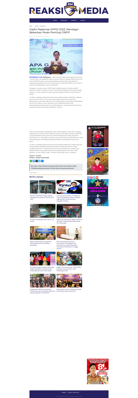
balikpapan (34, 172)
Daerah (73, 20)
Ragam (82, 20)
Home (55, 20)
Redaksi (64, 392)
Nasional (64, 20)
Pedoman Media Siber (73, 392)
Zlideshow (42, 26)
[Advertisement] (56, 119)
